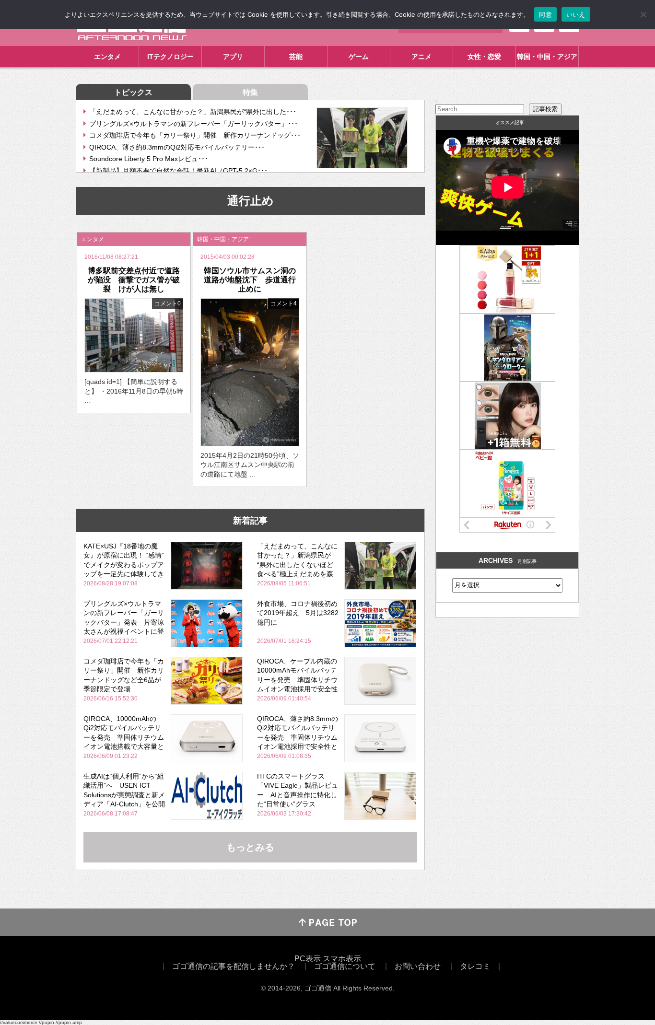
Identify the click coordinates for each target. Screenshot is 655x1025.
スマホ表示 (342, 959)
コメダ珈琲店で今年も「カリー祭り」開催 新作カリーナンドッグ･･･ (195, 135)
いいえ (575, 14)
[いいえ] (643, 14)
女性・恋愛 (484, 56)
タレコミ (475, 966)
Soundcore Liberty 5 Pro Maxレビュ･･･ (148, 159)
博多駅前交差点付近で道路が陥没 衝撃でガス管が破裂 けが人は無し (134, 280)
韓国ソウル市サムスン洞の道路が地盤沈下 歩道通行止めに (250, 280)
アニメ (421, 56)
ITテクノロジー (170, 56)
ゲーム (359, 56)
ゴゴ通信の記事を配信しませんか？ (233, 966)
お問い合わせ (418, 966)
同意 (545, 14)
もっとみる (250, 847)
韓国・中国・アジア (547, 56)
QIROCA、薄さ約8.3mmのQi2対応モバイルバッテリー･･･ (177, 147)
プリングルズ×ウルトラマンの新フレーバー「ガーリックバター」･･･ (193, 124)
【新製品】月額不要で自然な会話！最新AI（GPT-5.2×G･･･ (178, 171)
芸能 (296, 56)
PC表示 (307, 959)
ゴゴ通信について (344, 966)
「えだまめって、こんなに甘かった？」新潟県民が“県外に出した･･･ (192, 112)
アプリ (233, 56)
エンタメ (107, 56)
